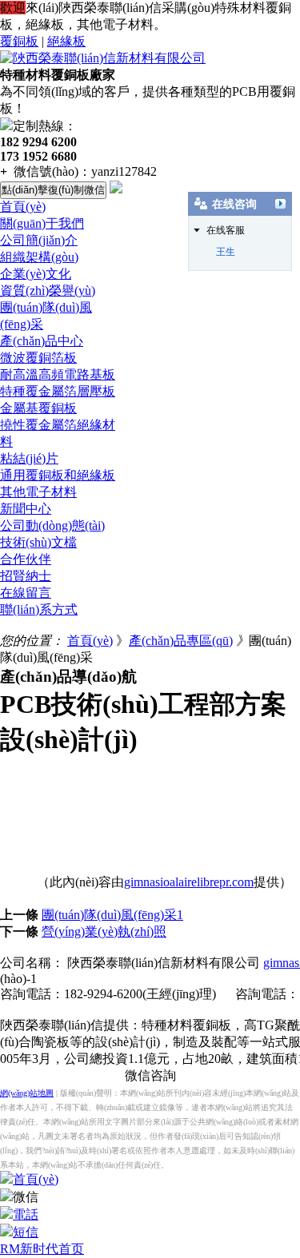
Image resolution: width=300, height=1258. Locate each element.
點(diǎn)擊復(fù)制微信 (53, 190)
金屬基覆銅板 (38, 408)
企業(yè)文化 (35, 274)
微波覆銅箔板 (38, 357)
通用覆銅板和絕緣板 (57, 475)
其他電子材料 (38, 492)
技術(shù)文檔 (38, 542)
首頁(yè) (23, 206)
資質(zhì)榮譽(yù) (47, 290)
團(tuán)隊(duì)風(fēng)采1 (112, 915)
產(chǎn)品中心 (41, 341)
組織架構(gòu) (39, 257)
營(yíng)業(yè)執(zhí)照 (104, 931)
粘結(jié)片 (29, 458)
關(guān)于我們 (42, 223)
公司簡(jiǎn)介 (39, 240)
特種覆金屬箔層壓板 (57, 391)
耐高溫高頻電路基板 (57, 374)
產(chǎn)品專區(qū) (181, 640)
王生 (225, 251)
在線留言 (25, 592)
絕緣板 (66, 41)
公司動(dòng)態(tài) (52, 525)
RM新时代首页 (42, 1249)
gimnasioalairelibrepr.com (189, 882)
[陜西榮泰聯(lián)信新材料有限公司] (103, 58)
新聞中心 (25, 509)
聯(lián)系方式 (39, 609)
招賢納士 (25, 576)
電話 (25, 1214)
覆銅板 (19, 41)
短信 (25, 1232)
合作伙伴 (25, 559)
